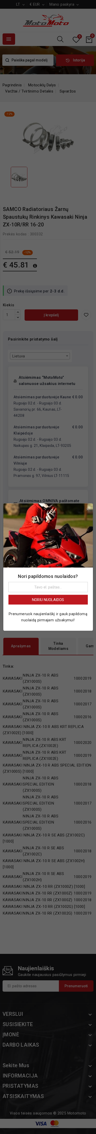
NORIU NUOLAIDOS (48, 599)
